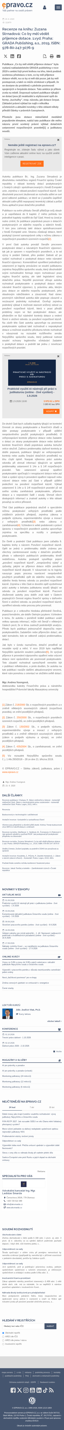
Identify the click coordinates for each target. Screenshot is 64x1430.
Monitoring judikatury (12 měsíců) (16, 1081)
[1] (3, 705)
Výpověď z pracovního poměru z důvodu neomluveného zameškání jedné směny (31, 971)
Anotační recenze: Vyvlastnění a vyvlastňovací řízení (23, 820)
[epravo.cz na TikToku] (45, 1390)
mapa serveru (7, 1372)
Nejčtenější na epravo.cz (21, 1101)
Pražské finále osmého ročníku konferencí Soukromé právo (26, 863)
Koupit (50, 411)
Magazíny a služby (14, 1060)
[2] (49, 239)
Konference (10, 1029)
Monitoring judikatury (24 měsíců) (16, 1076)
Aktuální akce (11, 894)
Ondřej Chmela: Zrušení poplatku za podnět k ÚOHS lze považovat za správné (30, 850)
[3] (34, 521)
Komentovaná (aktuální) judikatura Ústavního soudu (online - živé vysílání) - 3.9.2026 (30, 913)
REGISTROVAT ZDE (32, 163)
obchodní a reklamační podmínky (45, 1376)
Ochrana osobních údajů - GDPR (22, 1382)
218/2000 (20, 705)
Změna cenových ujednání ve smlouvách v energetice (25, 983)
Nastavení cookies (47, 1382)
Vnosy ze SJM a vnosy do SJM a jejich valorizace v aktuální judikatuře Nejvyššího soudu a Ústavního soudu (28, 963)
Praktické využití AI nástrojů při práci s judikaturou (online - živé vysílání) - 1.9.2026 (29, 903)
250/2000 (22, 717)
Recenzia (6, 810)
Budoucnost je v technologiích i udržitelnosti (20, 815)
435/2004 (21, 746)
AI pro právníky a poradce (13, 1065)
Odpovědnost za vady (11, 1141)
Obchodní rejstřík (12, 1333)
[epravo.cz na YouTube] (32, 1390)
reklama (28, 1372)
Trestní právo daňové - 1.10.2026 (16, 1036)
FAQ (27, 1376)
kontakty (57, 1372)
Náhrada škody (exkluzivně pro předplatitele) (23, 1293)
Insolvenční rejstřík (13, 1344)
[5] (47, 652)
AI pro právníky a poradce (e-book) (17, 1071)
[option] (32, 1013)
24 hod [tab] (12, 1107)
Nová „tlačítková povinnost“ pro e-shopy (19, 977)
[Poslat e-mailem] (58, 56)
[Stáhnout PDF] (45, 56)
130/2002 (24, 726)
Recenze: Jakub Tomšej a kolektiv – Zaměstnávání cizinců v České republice (29, 869)
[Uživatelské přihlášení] (44, 7)
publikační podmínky (13, 1376)
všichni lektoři (54, 1021)
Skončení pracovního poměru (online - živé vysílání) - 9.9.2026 (29, 923)
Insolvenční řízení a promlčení (16, 1278)
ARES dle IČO (11, 1336)
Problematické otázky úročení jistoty (18, 1136)
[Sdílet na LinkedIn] (12, 56)
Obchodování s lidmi (11, 1235)
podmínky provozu (42, 1372)
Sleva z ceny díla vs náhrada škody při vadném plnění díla (27, 1153)
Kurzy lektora (24, 1014)
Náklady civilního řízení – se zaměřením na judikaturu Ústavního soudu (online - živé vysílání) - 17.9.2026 (30, 946)
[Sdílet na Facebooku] (19, 56)
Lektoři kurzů (11, 1005)
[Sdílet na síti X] (5, 56)
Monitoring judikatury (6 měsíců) (16, 1087)
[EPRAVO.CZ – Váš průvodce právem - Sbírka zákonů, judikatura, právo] (17, 7)
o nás (19, 1372)
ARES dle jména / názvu (15, 1340)
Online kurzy (11, 956)
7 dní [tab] (32, 1107)
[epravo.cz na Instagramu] (25, 1390)
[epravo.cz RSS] (51, 1390)
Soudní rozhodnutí (17, 1229)
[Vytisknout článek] (52, 56)
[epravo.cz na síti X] (19, 1390)
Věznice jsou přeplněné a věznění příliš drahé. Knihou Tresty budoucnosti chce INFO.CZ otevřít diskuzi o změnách (32, 826)
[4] (19, 525)
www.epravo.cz (10, 772)
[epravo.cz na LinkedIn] (39, 1390)
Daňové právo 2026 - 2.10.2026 (15, 1044)
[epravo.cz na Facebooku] (13, 1390)
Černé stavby (8, 988)
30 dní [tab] (51, 1107)
